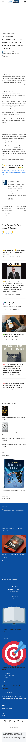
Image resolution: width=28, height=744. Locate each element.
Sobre (3, 713)
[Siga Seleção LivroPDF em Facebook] (9, 199)
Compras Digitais (8, 692)
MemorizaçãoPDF (8, 636)
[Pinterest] (18, 721)
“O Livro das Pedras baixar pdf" (9, 579)
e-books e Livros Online (14, 594)
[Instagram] (10, 721)
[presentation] (14, 239)
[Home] (2, 33)
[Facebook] (5, 721)
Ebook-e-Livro (14, 596)
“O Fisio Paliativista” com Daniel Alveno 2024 (21, 207)
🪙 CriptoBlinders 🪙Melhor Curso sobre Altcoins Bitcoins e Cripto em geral (14, 252)
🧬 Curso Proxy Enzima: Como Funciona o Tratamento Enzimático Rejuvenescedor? (12, 304)
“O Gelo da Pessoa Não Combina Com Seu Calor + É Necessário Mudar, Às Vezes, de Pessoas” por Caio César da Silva (7, 209)
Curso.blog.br (7, 673)
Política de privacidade (7, 708)
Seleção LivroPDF (10, 51)
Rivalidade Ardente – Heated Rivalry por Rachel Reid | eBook (14, 490)
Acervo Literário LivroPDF (8, 494)
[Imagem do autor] (2, 52)
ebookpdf (6, 638)
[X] (14, 721)
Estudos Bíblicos (6, 496)
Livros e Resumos (6, 498)
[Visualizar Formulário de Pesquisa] (25, 1)
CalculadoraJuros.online (9, 681)
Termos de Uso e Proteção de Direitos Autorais (13, 711)
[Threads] (23, 721)
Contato (3, 715)
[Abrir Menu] (3, 1)
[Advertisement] (14, 18)
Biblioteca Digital (14, 591)
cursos (14, 598)
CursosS (6, 677)
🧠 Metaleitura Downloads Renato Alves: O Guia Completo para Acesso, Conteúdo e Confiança (13, 385)
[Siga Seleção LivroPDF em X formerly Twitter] (12, 199)
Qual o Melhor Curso (9, 675)
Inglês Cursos (7, 679)
